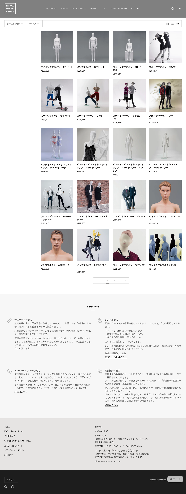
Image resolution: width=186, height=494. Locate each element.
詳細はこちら (21, 391)
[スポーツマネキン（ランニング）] (129, 95)
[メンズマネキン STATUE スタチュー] (93, 196)
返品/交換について (13, 445)
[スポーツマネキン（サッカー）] (57, 95)
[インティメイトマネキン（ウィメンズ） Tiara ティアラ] (93, 144)
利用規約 (8, 455)
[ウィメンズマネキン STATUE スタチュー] (57, 196)
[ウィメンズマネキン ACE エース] (165, 196)
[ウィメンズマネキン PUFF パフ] (129, 245)
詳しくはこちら (22, 348)
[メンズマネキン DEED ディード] (129, 196)
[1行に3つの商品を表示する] (172, 23)
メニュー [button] (8, 427)
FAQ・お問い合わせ (14, 431)
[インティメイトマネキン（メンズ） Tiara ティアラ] (165, 144)
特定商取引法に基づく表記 (17, 441)
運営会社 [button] (98, 427)
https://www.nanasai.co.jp (107, 461)
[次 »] (125, 280)
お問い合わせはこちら (116, 357)
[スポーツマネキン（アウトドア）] (165, 95)
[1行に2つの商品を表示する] (167, 23)
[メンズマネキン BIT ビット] (93, 47)
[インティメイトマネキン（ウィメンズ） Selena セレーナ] (57, 144)
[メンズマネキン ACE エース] (57, 245)
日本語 (9, 479)
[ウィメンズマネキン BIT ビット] (57, 47)
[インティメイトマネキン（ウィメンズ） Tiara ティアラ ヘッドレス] (129, 144)
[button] (51, 8)
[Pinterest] (5, 486)
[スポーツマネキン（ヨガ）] (93, 95)
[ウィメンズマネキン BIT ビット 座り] (129, 47)
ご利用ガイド (10, 436)
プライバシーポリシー (15, 450)
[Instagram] (12, 486)
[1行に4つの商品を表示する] (178, 23)
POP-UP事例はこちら (115, 353)
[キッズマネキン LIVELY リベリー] (93, 245)
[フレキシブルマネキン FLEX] (165, 245)
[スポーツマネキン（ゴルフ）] (165, 47)
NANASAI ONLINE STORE (163, 479)
